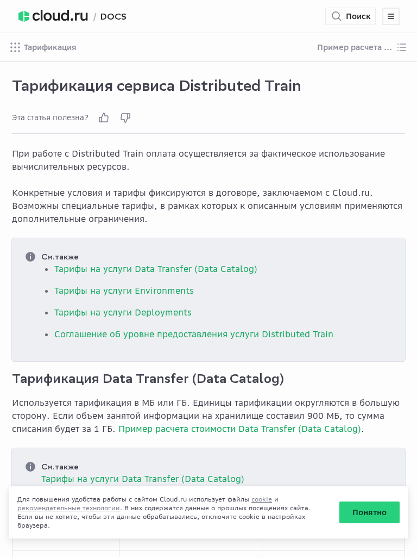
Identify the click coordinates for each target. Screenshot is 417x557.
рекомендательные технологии (68, 508)
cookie (261, 499)
